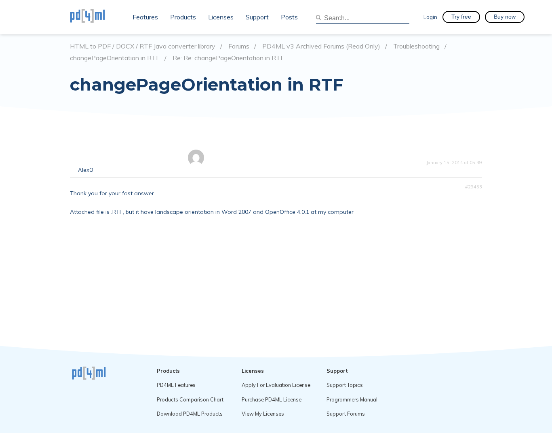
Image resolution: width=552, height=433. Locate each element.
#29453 (473, 187)
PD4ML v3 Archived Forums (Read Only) (321, 46)
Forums (238, 46)
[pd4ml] (96, 17)
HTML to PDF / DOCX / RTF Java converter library (142, 46)
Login (430, 16)
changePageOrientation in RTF (115, 58)
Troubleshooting (416, 46)
